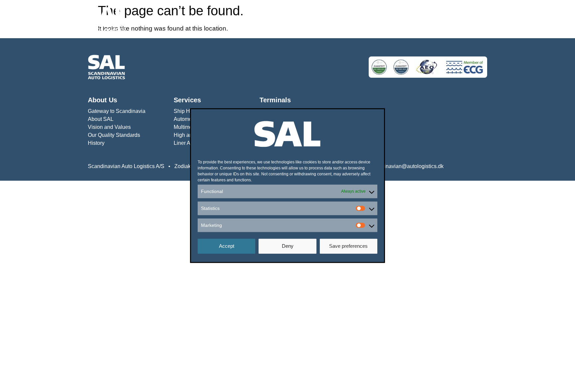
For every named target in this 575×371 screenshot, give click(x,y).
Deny (287, 246)
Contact (478, 19)
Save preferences (348, 246)
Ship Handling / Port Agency (344, 19)
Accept (226, 246)
